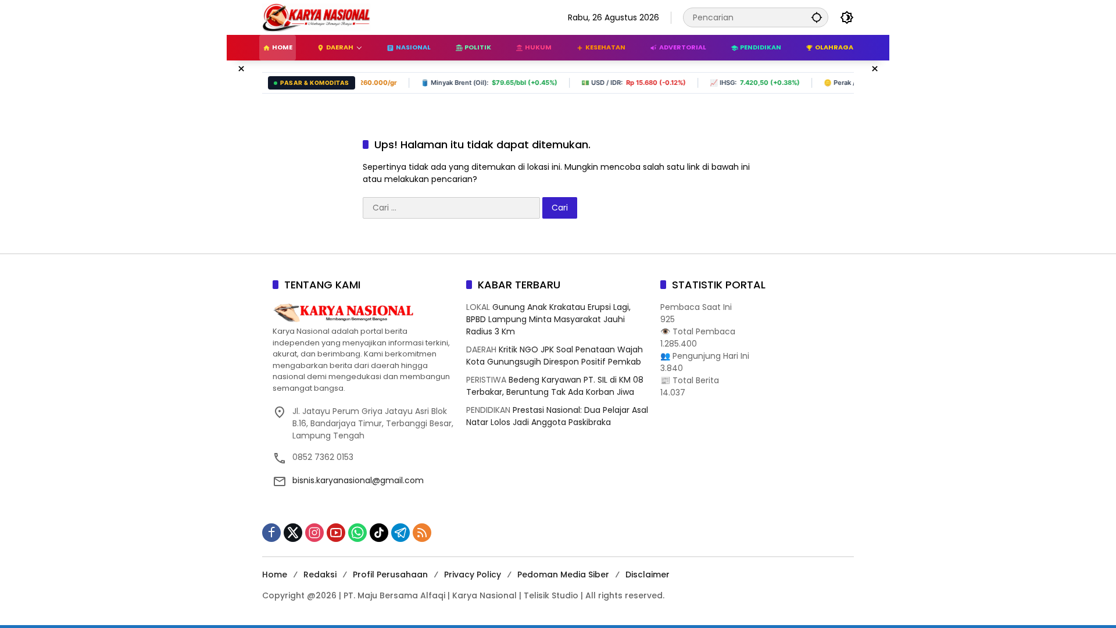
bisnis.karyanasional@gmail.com (358, 480)
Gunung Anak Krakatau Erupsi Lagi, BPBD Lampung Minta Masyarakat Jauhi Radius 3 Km (548, 319)
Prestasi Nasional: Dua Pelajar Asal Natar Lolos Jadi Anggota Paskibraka (557, 416)
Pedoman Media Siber (563, 574)
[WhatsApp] (357, 532)
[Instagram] (314, 532)
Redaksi (320, 574)
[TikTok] (379, 532)
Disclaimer (647, 574)
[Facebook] (271, 532)
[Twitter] (293, 532)
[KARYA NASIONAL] (316, 17)
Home (274, 574)
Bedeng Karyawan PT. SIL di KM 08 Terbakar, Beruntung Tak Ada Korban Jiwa (554, 386)
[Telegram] (400, 532)
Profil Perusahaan (390, 574)
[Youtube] (336, 532)
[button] (816, 17)
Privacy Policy (472, 574)
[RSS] (422, 532)
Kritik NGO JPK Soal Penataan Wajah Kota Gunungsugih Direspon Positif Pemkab (554, 355)
